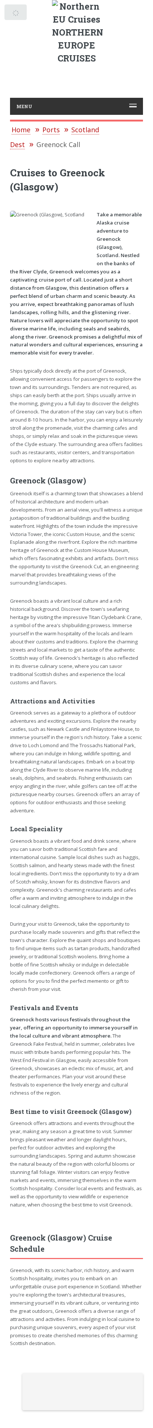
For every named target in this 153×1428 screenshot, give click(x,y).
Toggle (16, 14)
